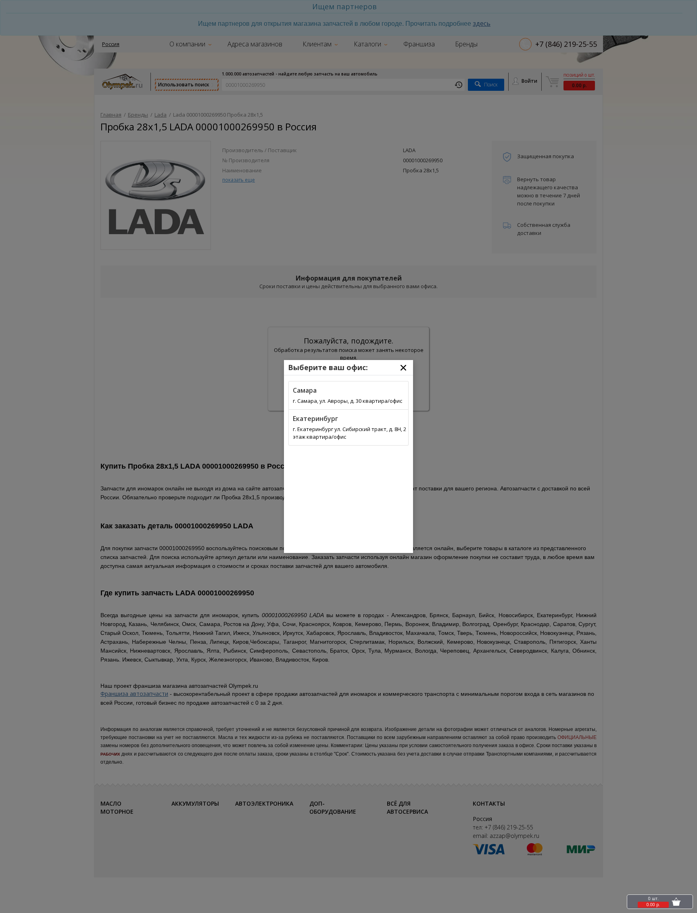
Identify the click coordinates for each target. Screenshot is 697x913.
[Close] (403, 367)
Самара (305, 390)
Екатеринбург (315, 418)
